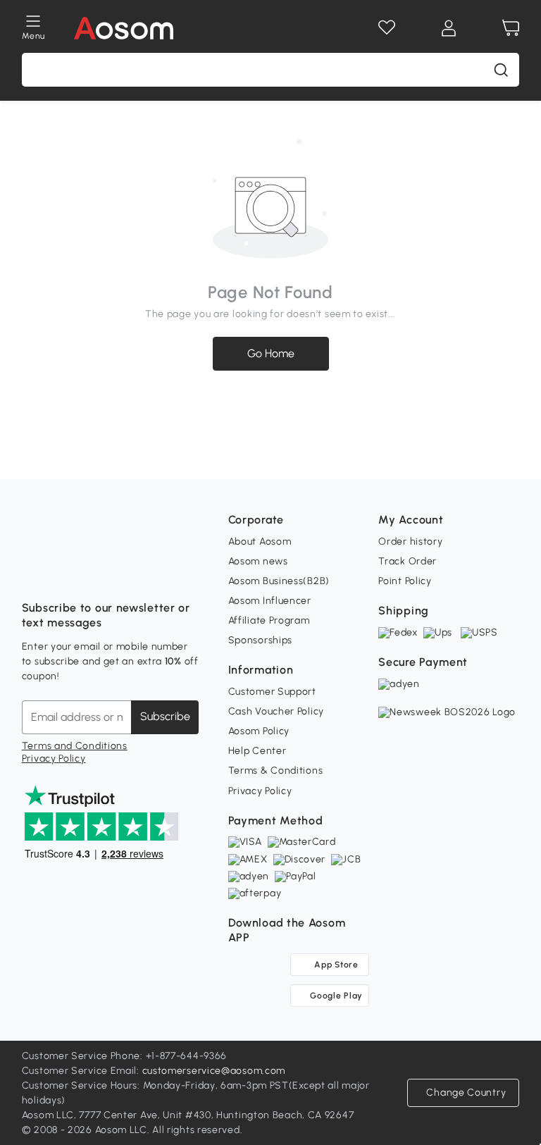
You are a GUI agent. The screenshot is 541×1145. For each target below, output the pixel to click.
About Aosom (260, 541)
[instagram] (64, 573)
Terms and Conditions (75, 746)
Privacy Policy (54, 759)
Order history (410, 541)
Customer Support (272, 692)
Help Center (257, 751)
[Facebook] (33, 573)
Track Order (407, 561)
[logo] (123, 28)
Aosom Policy (259, 731)
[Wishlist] (386, 28)
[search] (501, 70)
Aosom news (258, 561)
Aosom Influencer (269, 601)
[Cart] (510, 28)
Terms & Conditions (275, 770)
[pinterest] (126, 573)
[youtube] (95, 573)
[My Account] (448, 28)
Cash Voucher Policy (276, 711)
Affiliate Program (269, 620)
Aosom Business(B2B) (279, 581)
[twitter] (157, 573)
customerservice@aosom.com (214, 1071)
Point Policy (404, 581)
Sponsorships (260, 640)
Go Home (270, 353)
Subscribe (165, 716)
